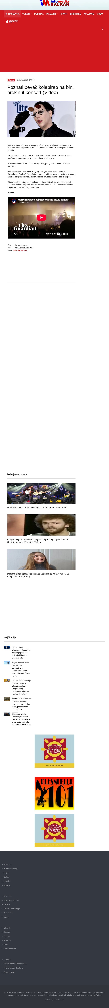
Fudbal (7, 936)
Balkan (6, 877)
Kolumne (7, 896)
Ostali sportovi (10, 949)
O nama (7, 959)
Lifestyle (7, 928)
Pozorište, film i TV (11, 900)
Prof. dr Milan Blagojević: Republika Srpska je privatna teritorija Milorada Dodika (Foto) (21, 652)
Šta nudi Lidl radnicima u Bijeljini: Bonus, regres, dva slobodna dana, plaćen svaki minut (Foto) (21, 704)
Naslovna (8, 864)
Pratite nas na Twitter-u (13, 968)
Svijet (6, 873)
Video (6, 917)
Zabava (7, 932)
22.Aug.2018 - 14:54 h (26, 80)
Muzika (7, 904)
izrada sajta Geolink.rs (54, 999)
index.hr (16, 250)
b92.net (23, 250)
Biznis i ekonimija (11, 868)
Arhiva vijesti (9, 972)
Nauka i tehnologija (12, 909)
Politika (7, 885)
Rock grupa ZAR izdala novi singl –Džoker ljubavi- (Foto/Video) (37, 508)
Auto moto (8, 913)
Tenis (6, 945)
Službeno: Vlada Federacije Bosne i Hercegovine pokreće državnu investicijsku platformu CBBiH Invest (22, 719)
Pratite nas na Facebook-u (15, 964)
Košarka (7, 940)
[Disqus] (41, 362)
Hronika (7, 881)
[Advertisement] (54, 52)
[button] (27, 13)
